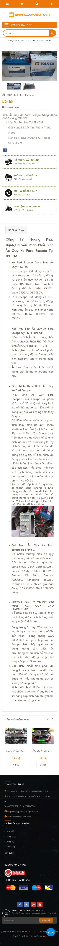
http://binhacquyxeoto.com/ (19, 817)
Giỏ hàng (11, 847)
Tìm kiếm (11, 831)
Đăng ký (10, 842)
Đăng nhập (11, 836)
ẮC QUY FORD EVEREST (43, 750)
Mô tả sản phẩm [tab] (16, 230)
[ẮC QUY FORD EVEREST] (43, 735)
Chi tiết (16, 765)
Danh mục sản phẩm (21, 25)
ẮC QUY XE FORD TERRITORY (16, 750)
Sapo (45, 936)
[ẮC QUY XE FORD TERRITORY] (16, 735)
